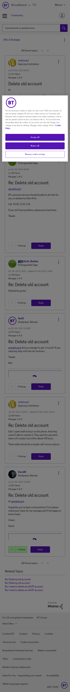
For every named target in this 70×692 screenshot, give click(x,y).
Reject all (35, 146)
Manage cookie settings (35, 154)
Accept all (35, 137)
